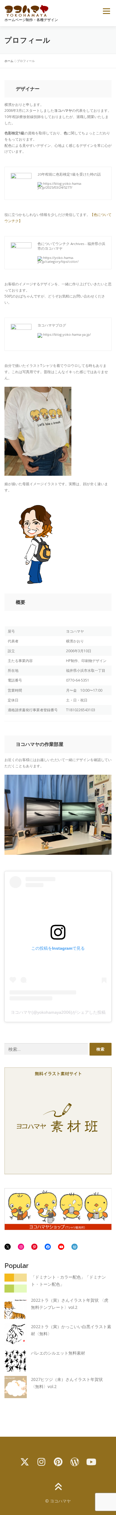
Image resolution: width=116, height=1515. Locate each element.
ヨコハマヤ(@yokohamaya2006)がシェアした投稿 (58, 1012)
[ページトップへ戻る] (58, 1487)
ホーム (8, 61)
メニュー (106, 11)
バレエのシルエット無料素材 (58, 1353)
